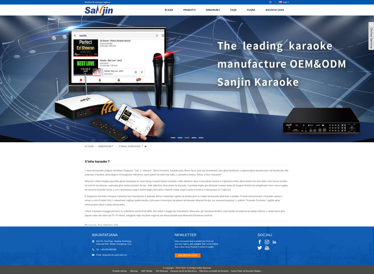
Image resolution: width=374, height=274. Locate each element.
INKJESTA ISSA (187, 255)
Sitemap (134, 271)
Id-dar (169, 10)
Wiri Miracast (162, 271)
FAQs (233, 10)
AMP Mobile (146, 271)
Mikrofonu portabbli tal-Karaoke (213, 271)
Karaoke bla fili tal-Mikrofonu (183, 271)
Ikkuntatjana (275, 10)
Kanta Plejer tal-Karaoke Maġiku (246, 271)
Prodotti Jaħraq (119, 271)
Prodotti (189, 10)
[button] (173, 137)
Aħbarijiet (213, 10)
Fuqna (251, 10)
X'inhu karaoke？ (131, 146)
